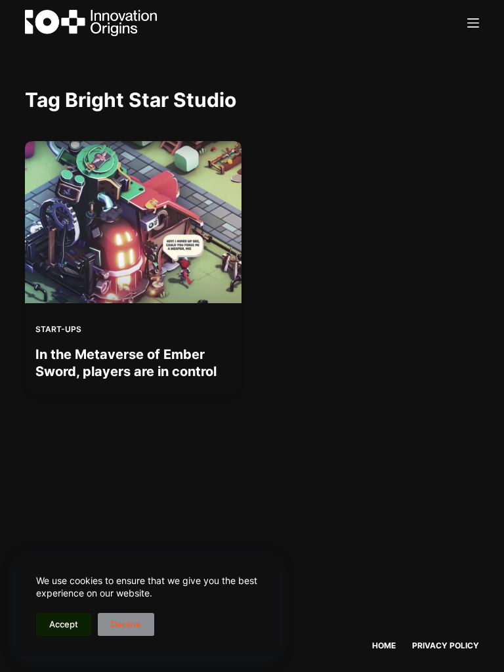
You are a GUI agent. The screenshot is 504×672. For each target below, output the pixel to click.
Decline (126, 624)
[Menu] (473, 23)
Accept (63, 624)
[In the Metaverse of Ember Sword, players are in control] (133, 222)
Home (384, 645)
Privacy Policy (445, 645)
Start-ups (58, 329)
